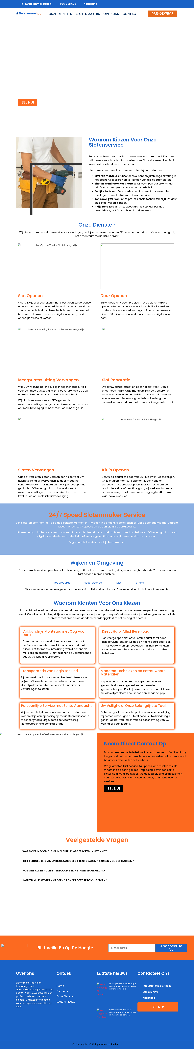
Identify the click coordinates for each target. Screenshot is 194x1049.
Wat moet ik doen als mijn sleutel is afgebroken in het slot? (64, 851)
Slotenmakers (88, 13)
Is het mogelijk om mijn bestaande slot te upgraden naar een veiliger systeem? (78, 861)
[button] (162, 14)
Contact (130, 13)
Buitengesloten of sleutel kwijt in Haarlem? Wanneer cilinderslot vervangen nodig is (122, 986)
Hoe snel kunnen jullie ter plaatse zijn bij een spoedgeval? (63, 870)
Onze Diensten (60, 13)
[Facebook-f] (158, 3)
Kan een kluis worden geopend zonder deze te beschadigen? (64, 880)
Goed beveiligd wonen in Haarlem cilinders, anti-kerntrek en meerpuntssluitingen (122, 1012)
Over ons (111, 13)
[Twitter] (163, 3)
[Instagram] (175, 3)
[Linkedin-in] (169, 3)
